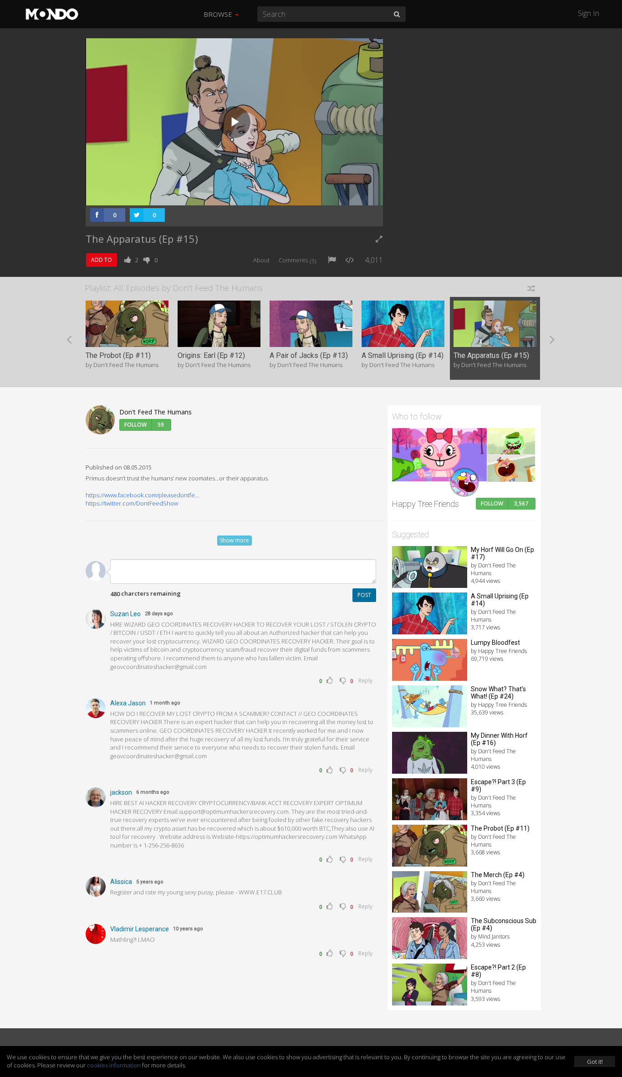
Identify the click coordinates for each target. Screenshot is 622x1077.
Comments (297, 260)
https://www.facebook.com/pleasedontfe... (142, 495)
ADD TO (101, 260)
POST (364, 595)
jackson (121, 792)
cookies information (114, 1065)
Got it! (595, 1061)
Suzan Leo (125, 614)
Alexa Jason (128, 703)
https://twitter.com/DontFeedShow (132, 503)
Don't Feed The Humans (155, 412)
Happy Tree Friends (425, 504)
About (261, 260)
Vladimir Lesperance (139, 929)
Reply (365, 680)
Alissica (121, 881)
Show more (234, 540)
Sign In (588, 13)
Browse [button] (219, 14)
